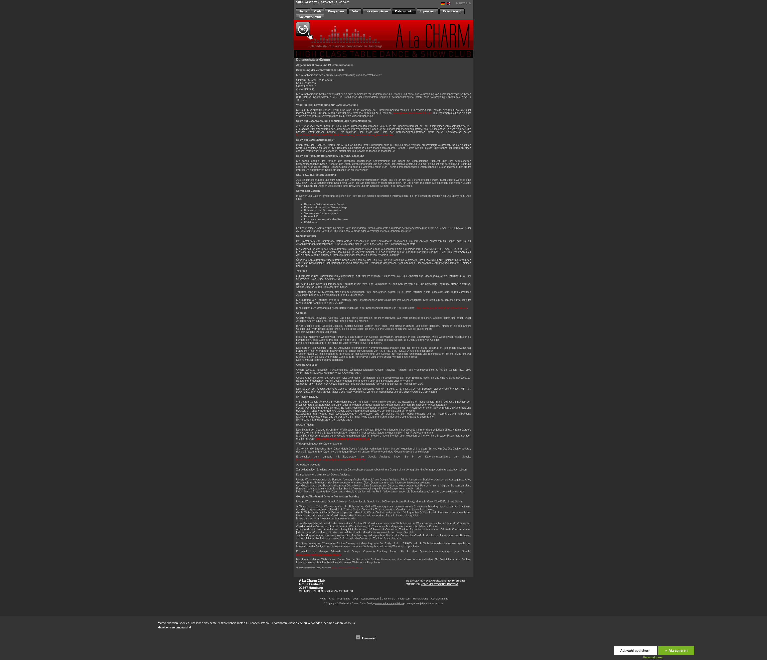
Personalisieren (653, 657)
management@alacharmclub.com (412, 112)
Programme (336, 11)
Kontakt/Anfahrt (310, 17)
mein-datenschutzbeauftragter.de (347, 568)
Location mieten (377, 11)
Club (317, 11)
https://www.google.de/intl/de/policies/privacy (441, 307)
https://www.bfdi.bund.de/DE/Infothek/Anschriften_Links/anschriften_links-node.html (344, 134)
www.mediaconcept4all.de (389, 603)
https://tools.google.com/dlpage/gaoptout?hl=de (342, 438)
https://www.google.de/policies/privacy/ (318, 554)
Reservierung (452, 11)
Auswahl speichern (635, 650)
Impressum (427, 11)
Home (303, 11)
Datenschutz (404, 11)
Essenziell (369, 638)
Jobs (355, 11)
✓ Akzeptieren (676, 650)
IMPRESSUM (463, 3)
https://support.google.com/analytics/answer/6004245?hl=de (331, 459)
